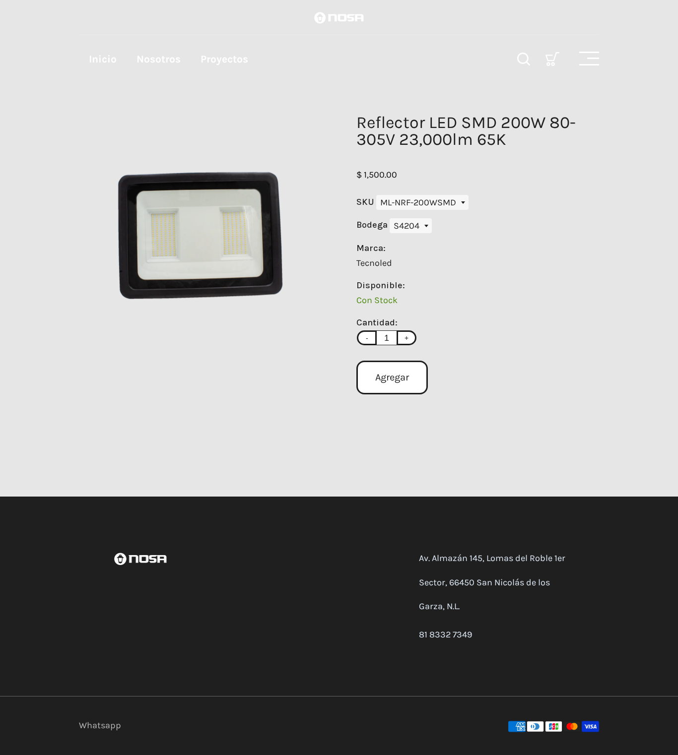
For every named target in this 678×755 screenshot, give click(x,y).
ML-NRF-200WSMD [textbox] (418, 202)
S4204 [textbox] (406, 225)
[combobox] (422, 202)
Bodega (373, 224)
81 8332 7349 (445, 634)
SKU (366, 201)
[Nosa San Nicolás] (339, 16)
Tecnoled (374, 262)
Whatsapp (100, 725)
